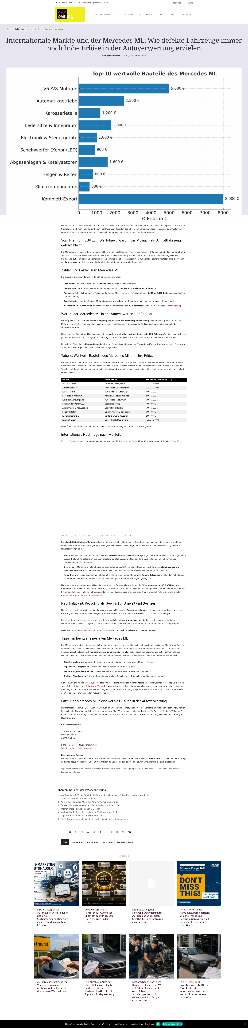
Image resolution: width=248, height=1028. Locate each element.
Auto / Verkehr (13, 29)
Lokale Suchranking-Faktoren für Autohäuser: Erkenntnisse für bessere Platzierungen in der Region (99, 915)
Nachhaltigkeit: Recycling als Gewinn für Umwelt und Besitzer (90, 812)
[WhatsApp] (81, 832)
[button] (188, 3)
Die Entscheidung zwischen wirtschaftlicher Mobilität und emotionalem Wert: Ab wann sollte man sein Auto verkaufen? (195, 989)
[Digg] (129, 832)
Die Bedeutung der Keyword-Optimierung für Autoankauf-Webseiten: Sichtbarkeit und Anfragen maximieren (147, 915)
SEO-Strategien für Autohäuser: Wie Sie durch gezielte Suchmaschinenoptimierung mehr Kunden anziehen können (52, 917)
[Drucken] (105, 832)
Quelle (177, 305)
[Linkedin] (87, 832)
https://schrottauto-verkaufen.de (81, 748)
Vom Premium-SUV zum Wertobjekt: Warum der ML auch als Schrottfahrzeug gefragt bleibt (105, 795)
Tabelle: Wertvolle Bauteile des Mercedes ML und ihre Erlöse (89, 805)
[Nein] (244, 1024)
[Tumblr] (111, 832)
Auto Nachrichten (28, 29)
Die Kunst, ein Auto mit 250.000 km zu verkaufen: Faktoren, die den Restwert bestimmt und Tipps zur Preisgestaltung (100, 988)
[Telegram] (117, 832)
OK (158, 1024)
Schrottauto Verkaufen (96, 686)
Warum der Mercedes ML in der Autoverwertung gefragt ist (90, 802)
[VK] (123, 832)
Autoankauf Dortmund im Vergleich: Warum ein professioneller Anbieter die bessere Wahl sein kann (52, 986)
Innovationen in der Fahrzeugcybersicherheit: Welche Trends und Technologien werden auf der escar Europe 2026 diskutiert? (195, 917)
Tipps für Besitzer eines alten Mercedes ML (81, 815)
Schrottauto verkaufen (125, 842)
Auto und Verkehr (45, 29)
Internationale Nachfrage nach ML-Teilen (80, 808)
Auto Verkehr (60, 29)
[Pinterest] (75, 832)
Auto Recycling (77, 842)
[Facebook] (63, 832)
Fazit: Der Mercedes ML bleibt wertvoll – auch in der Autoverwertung (94, 819)
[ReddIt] (93, 832)
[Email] (99, 832)
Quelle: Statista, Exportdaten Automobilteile (82, 595)
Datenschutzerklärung (172, 1024)
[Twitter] (69, 832)
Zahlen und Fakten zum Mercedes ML (79, 798)
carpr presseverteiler (112, 55)
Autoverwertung (87, 630)
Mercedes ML (108, 842)
